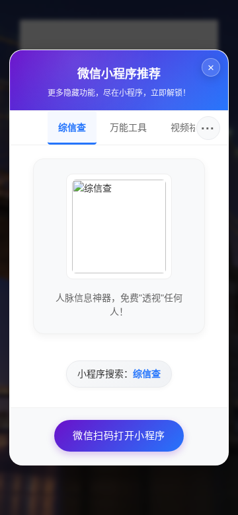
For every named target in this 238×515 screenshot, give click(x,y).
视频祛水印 (194, 127)
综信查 (72, 127)
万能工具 (128, 127)
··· (208, 128)
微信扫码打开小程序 (119, 435)
